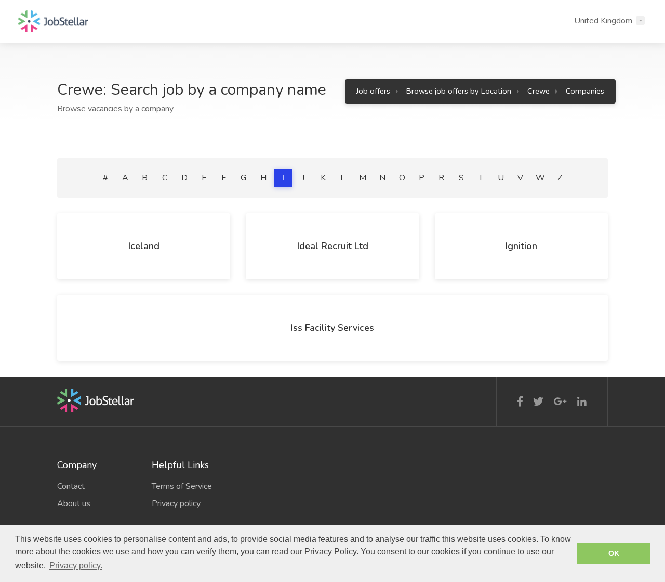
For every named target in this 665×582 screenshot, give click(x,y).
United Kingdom (603, 21)
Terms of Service (182, 486)
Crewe (538, 91)
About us (73, 503)
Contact (71, 486)
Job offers (373, 91)
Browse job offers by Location (458, 91)
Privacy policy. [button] (75, 565)
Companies (585, 91)
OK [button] (613, 553)
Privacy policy (176, 503)
